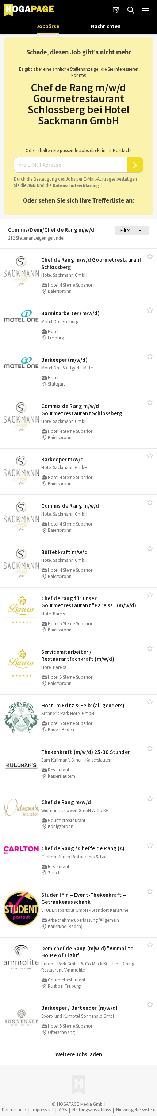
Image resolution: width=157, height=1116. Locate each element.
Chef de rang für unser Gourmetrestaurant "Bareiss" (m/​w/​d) (89, 602)
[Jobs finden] (130, 10)
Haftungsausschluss (91, 1109)
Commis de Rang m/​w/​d (70, 505)
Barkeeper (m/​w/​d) (64, 359)
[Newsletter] (116, 10)
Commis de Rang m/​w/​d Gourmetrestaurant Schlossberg (82, 409)
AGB (31, 185)
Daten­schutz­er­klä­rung (76, 185)
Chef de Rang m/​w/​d (66, 802)
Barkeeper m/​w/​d (62, 459)
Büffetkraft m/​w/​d (64, 552)
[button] (145, 10)
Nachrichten (105, 26)
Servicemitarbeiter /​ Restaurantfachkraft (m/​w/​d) (77, 655)
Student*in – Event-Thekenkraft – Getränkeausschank (83, 898)
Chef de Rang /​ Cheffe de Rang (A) (83, 848)
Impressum (42, 1109)
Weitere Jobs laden (78, 1054)
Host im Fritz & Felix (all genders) (83, 705)
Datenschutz (14, 1109)
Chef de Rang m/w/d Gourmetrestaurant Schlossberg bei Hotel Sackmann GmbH (79, 103)
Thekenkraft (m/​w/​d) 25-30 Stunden (86, 751)
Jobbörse (48, 26)
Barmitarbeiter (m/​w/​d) (70, 313)
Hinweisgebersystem (136, 1109)
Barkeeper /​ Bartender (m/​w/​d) (79, 1007)
